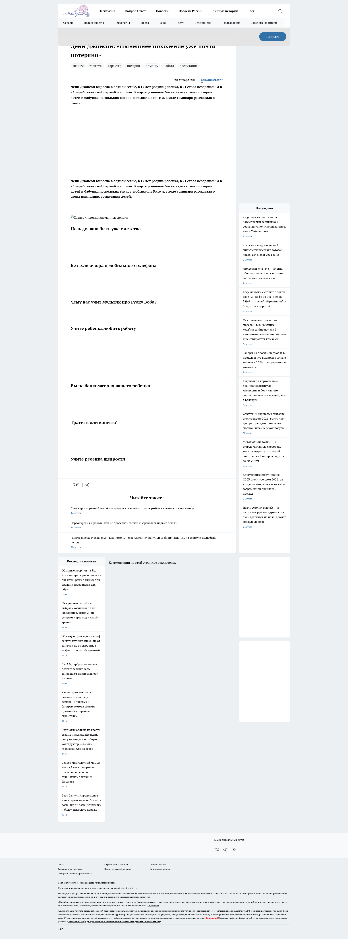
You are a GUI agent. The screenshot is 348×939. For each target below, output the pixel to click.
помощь (152, 66)
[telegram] (88, 484)
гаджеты (95, 66)
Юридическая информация (117, 869)
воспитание (189, 66)
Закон (163, 22)
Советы (68, 22)
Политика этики (158, 864)
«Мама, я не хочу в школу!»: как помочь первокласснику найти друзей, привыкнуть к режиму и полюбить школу (143, 542)
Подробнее (153, 905)
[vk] (76, 484)
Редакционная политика (70, 869)
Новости (162, 11)
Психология (122, 22)
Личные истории (225, 11)
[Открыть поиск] (280, 11)
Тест (251, 11)
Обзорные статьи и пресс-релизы (75, 873)
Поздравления (231, 22)
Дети (181, 22)
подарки (133, 66)
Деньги (78, 66)
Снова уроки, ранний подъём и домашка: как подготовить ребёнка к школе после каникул (133, 510)
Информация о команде (116, 864)
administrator (212, 80)
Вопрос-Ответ (135, 11)
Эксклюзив (107, 11)
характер (114, 66)
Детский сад (203, 22)
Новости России (190, 11)
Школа (144, 22)
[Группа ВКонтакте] (216, 849)
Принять (272, 36)
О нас (61, 864)
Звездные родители (264, 22)
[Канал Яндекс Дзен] (234, 849)
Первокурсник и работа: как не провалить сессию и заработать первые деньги (124, 525)
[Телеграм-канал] (225, 849)
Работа (168, 66)
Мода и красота (94, 22)
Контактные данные (160, 869)
